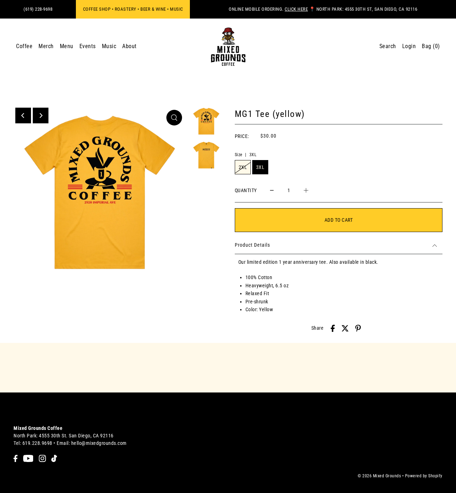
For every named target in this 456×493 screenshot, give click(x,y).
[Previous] (23, 115)
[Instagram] (42, 458)
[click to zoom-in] (174, 117)
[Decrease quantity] (271, 190)
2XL (243, 167)
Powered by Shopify (423, 475)
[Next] (40, 115)
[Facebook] (15, 458)
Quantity (246, 190)
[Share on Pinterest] (358, 328)
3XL (260, 167)
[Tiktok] (54, 458)
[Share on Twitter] (345, 328)
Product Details (252, 245)
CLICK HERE (296, 9)
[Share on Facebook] (332, 328)
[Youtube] (28, 458)
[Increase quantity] (306, 190)
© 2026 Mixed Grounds (379, 475)
